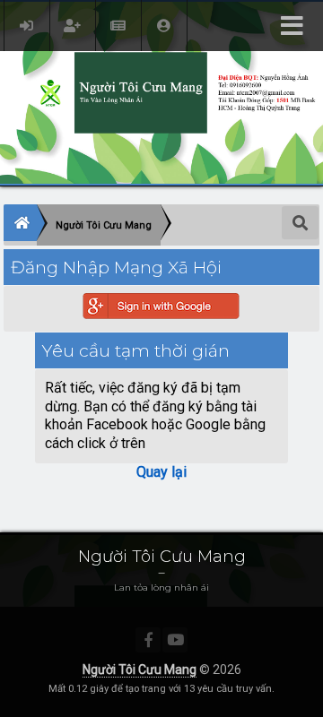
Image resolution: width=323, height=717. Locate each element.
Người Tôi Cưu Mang (139, 669)
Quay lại (161, 471)
